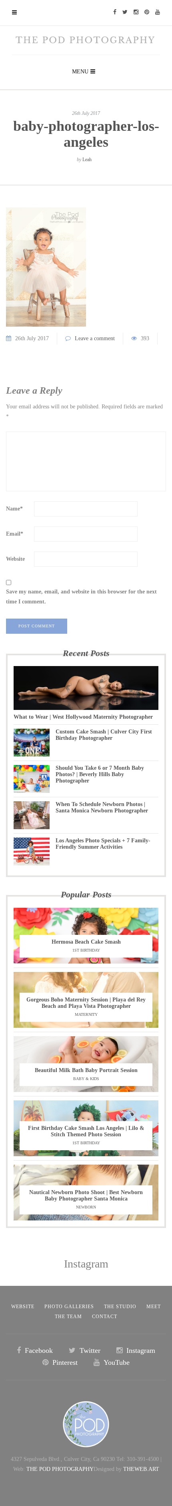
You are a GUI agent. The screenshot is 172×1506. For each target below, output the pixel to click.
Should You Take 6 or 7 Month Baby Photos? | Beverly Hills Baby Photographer (100, 774)
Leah (87, 159)
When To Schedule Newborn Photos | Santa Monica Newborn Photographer (102, 807)
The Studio (120, 1306)
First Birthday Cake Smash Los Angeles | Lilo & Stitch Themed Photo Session (86, 1131)
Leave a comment (95, 338)
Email (14, 534)
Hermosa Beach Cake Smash (86, 942)
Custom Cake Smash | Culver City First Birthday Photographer (104, 735)
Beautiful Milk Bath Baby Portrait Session (86, 1070)
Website (15, 559)
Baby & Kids (86, 1078)
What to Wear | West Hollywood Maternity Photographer (83, 717)
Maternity (86, 1014)
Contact (104, 1316)
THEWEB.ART (141, 1469)
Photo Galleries (69, 1306)
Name (14, 509)
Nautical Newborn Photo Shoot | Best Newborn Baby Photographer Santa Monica (86, 1195)
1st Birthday (86, 950)
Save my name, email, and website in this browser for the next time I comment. (81, 597)
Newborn (86, 1207)
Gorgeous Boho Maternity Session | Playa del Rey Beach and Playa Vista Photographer (86, 1003)
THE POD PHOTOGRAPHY (60, 1469)
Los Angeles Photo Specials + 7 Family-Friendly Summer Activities (103, 844)
